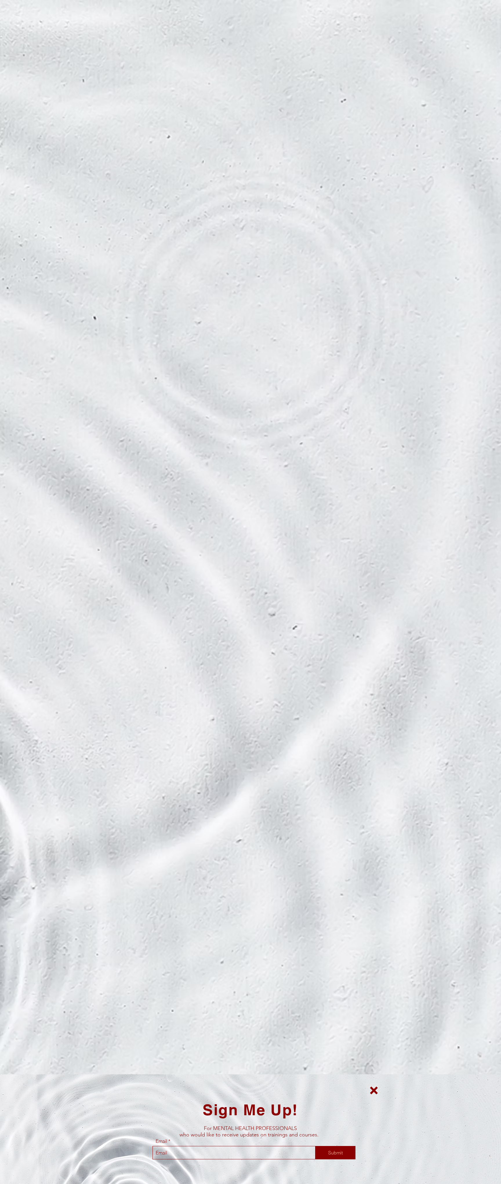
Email (161, 1141)
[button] (374, 1090)
